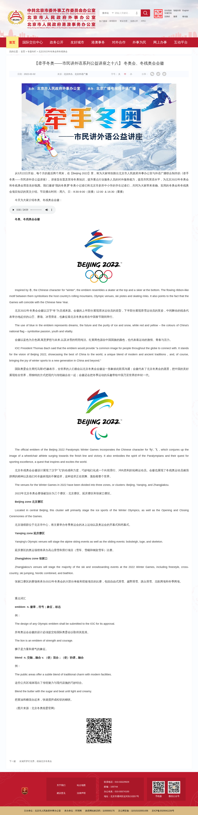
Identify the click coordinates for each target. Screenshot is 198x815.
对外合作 (119, 42)
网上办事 (160, 42)
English (185, 10)
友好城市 (77, 42)
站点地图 (81, 785)
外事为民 (139, 42)
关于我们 (61, 785)
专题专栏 (32, 51)
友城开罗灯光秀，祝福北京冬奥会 (30, 761)
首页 (12, 42)
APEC (143, 21)
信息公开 (134, 21)
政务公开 (56, 42)
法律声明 (81, 793)
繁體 (175, 16)
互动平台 (181, 42)
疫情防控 (113, 21)
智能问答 (177, 10)
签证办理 (123, 21)
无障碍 (167, 16)
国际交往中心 (33, 42)
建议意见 (61, 793)
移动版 (185, 16)
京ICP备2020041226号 (163, 810)
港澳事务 (98, 42)
